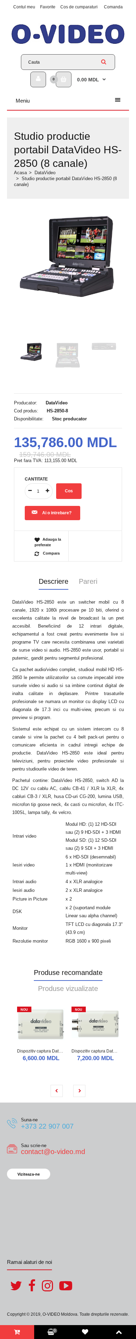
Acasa (20, 172)
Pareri (88, 581)
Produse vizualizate (68, 988)
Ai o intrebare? (56, 512)
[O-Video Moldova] (68, 43)
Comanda (113, 7)
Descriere (53, 581)
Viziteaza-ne (28, 1174)
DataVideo (45, 172)
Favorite (47, 7)
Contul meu (24, 7)
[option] (68, 256)
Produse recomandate (68, 972)
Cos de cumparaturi (79, 7)
